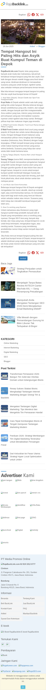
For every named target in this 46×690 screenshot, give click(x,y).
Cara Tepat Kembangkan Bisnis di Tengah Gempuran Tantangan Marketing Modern (26, 424)
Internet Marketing (11, 348)
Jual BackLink (29, 603)
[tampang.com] (19, 673)
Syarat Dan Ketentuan (10, 619)
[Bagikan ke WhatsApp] (28, 15)
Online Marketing (11, 343)
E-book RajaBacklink (30, 632)
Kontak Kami (6, 609)
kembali (23, 258)
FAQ (25, 609)
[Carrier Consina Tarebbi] (8, 286)
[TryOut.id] (6, 673)
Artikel (32, 46)
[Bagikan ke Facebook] (33, 15)
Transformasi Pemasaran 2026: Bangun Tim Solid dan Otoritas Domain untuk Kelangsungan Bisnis (26, 377)
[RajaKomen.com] (9, 667)
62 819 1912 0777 (27, 564)
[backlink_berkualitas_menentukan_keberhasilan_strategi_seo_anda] (8, 303)
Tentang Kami (29, 598)
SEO (6, 357)
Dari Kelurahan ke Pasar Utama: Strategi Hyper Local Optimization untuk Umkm (26, 456)
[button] (42, 472)
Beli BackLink (7, 603)
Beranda (4, 598)
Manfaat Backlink (30, 614)
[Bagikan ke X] (37, 15)
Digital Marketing (11, 352)
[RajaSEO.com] (34, 673)
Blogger (41, 46)
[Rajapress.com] (26, 667)
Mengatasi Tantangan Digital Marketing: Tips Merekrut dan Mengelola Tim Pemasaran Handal (26, 409)
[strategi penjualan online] (8, 271)
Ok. (23, 687)
